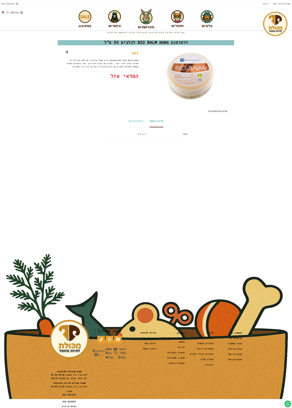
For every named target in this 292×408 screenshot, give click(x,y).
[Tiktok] (101, 339)
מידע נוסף (156, 121)
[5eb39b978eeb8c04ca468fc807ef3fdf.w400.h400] (169, 207)
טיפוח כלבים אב (156, 33)
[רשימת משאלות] (7, 12)
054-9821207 (8, 4)
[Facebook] (118, 339)
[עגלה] (3, 12)
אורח (16, 12)
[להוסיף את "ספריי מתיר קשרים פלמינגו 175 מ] (107, 216)
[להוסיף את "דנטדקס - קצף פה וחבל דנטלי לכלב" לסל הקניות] (200, 216)
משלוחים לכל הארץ (281, 4)
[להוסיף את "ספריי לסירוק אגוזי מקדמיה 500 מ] (60, 216)
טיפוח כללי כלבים (137, 33)
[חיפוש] (21, 12)
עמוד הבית (179, 33)
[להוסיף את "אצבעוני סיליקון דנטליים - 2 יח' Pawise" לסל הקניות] (154, 216)
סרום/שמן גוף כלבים (117, 33)
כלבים (169, 33)
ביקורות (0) (136, 121)
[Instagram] (109, 339)
